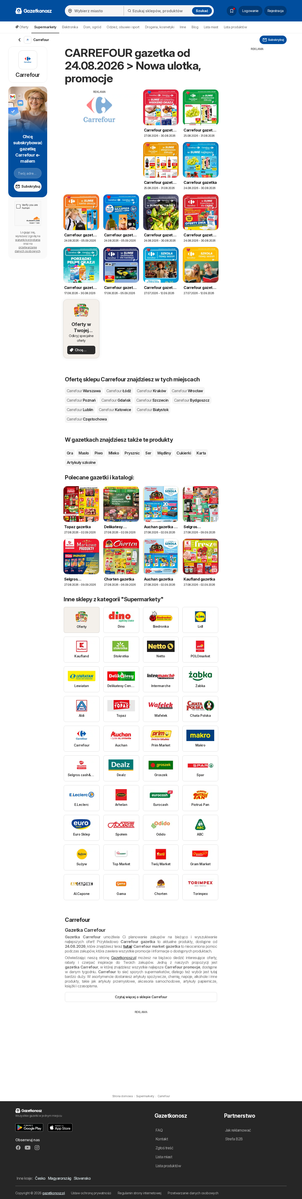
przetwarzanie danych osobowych (27, 249)
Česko (40, 1178)
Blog (195, 27)
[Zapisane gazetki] (232, 11)
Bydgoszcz (192, 400)
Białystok (152, 409)
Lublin (80, 409)
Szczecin (152, 400)
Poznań (81, 400)
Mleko (114, 453)
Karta (201, 453)
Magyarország (59, 1178)
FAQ (159, 1130)
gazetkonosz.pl (53, 1193)
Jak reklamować (238, 1130)
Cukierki (183, 453)
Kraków (151, 390)
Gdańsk (116, 400)
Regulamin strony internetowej (139, 1193)
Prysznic (132, 453)
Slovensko (82, 1178)
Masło (84, 453)
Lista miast (211, 27)
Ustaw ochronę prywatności (91, 1193)
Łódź (118, 390)
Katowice (115, 409)
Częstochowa (87, 419)
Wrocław (187, 390)
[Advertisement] (100, 127)
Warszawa (84, 390)
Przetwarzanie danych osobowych (193, 1193)
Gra (70, 453)
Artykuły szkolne (81, 462)
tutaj (127, 946)
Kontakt (161, 1139)
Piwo (99, 453)
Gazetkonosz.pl (123, 957)
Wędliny (164, 453)
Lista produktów (235, 27)
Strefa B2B (234, 1139)
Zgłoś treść (164, 1147)
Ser (148, 453)
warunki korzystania (27, 240)
